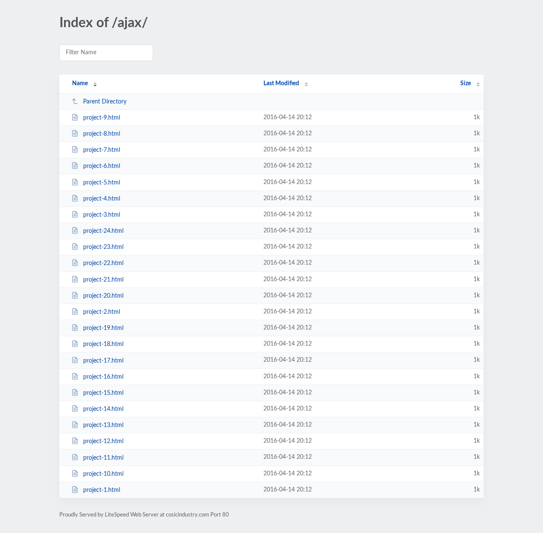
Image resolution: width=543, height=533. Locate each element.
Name (80, 84)
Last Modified (281, 84)
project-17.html (103, 360)
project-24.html (103, 231)
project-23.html (103, 247)
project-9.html (101, 118)
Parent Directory (104, 102)
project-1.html (101, 490)
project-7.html (101, 150)
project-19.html (103, 328)
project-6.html (101, 166)
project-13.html (103, 425)
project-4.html (101, 199)
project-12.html (103, 441)
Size (465, 84)
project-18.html (103, 344)
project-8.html (101, 134)
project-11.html (103, 457)
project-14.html (103, 409)
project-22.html (103, 263)
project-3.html (101, 215)
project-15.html (103, 393)
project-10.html (103, 474)
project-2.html (101, 312)
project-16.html (103, 377)
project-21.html (103, 280)
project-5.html (101, 183)
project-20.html (103, 296)
